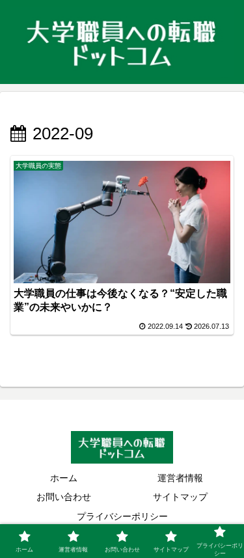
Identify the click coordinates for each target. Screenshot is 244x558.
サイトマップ (180, 497)
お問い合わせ (63, 497)
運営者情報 (180, 478)
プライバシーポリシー (122, 516)
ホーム (63, 478)
